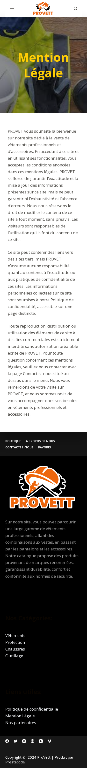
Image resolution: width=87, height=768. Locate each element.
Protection (15, 642)
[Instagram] (24, 741)
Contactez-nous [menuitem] (19, 447)
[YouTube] (41, 741)
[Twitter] (15, 741)
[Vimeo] (49, 741)
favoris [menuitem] (44, 447)
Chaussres (15, 649)
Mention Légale (20, 716)
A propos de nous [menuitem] (40, 441)
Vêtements (15, 635)
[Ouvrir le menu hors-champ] (12, 8)
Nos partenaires (20, 722)
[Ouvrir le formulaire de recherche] (75, 8)
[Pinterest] (32, 741)
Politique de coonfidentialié (31, 709)
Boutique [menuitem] (13, 441)
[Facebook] (7, 741)
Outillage (14, 655)
